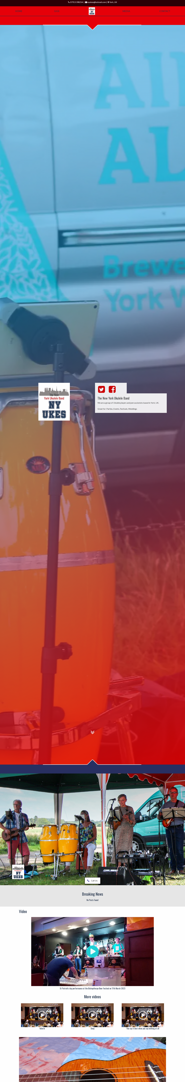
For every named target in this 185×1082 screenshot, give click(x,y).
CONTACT (164, 11)
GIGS (56, 11)
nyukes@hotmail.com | (97, 2)
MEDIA (126, 11)
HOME (18, 11)
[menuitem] (92, 11)
